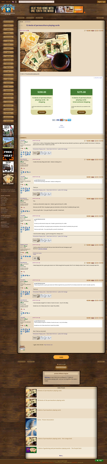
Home (3, 1)
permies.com (8, 109)
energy (8, 40)
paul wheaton (27, 21)
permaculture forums (8, 21)
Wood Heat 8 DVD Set (52, 149)
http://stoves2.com (48, 344)
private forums (8, 117)
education (8, 82)
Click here (47, 377)
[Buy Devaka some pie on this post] (92, 245)
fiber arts (8, 67)
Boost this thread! (61, 367)
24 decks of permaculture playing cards (49, 390)
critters (8, 29)
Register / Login (101, 1)
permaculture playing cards (33, 74)
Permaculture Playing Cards (51, 143)
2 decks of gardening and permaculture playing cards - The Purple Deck (59, 448)
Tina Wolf (22, 140)
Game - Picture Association (45, 420)
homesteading (8, 37)
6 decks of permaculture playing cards (49, 410)
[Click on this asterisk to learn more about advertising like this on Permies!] (84, 12)
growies (8, 25)
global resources (8, 94)
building (8, 33)
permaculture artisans (8, 75)
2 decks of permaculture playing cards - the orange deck (54, 438)
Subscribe (8, 1)
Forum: (21, 21)
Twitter (34, 254)
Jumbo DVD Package (62, 149)
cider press (8, 98)
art (8, 71)
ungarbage (8, 56)
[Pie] (13, 2)
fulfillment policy (45, 462)
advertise (31, 462)
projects (8, 101)
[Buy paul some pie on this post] (92, 30)
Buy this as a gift (98, 77)
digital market (8, 105)
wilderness (8, 63)
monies (8, 44)
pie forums (8, 113)
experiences (8, 90)
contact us (26, 462)
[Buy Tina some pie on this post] (92, 140)
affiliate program (37, 462)
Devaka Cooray (24, 244)
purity (8, 52)
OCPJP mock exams (37, 253)
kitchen (8, 48)
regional (8, 79)
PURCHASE (42, 112)
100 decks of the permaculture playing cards (51, 400)
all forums (8, 120)
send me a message (42, 248)
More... (61, 455)
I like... (22, 150)
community (8, 60)
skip (8, 86)
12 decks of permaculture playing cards (43, 25)
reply (61, 357)
